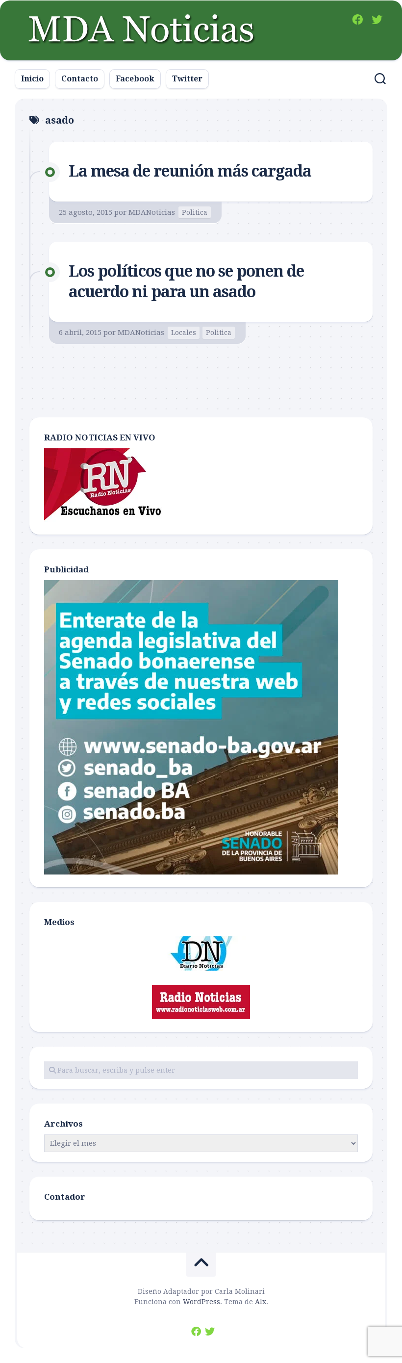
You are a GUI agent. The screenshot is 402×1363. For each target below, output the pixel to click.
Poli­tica (194, 212)
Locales (183, 332)
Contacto (79, 78)
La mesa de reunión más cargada (190, 171)
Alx (260, 1302)
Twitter (187, 78)
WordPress (201, 1302)
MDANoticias (151, 212)
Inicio (32, 78)
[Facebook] (357, 19)
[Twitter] (377, 19)
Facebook (135, 78)
